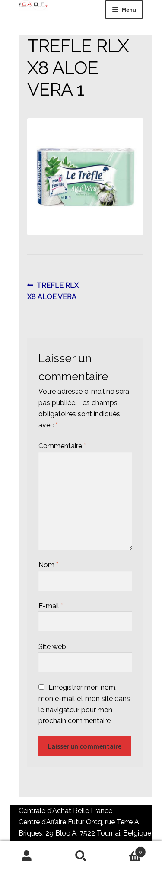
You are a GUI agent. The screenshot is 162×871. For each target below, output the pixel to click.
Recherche (81, 856)
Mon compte (27, 856)
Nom (48, 565)
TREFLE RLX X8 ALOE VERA (53, 291)
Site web (52, 647)
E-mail (50, 606)
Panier (125, 849)
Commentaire (62, 446)
